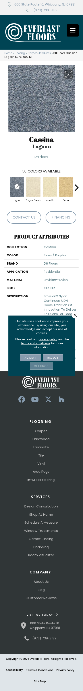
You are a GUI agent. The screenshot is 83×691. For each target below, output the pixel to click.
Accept (30, 357)
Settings (41, 366)
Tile (41, 455)
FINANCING (61, 217)
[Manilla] (50, 187)
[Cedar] (66, 187)
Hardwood (41, 439)
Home (8, 53)
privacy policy (48, 339)
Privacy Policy (65, 670)
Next (76, 185)
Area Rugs (41, 471)
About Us (41, 581)
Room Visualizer (41, 555)
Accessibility (14, 670)
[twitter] (48, 399)
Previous (6, 185)
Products (45, 53)
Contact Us (24, 217)
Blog (41, 589)
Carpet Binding (41, 538)
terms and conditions (35, 343)
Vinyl (41, 463)
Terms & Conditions (39, 670)
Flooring (20, 53)
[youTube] (35, 399)
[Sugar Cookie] (33, 187)
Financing (41, 547)
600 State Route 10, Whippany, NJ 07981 (44, 4)
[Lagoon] (17, 187)
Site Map (40, 681)
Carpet (32, 53)
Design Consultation (41, 506)
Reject (52, 357)
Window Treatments (41, 530)
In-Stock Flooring (41, 479)
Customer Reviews (41, 598)
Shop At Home (41, 514)
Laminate (41, 447)
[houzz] (61, 399)
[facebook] (21, 399)
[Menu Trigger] (73, 30)
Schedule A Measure (41, 522)
